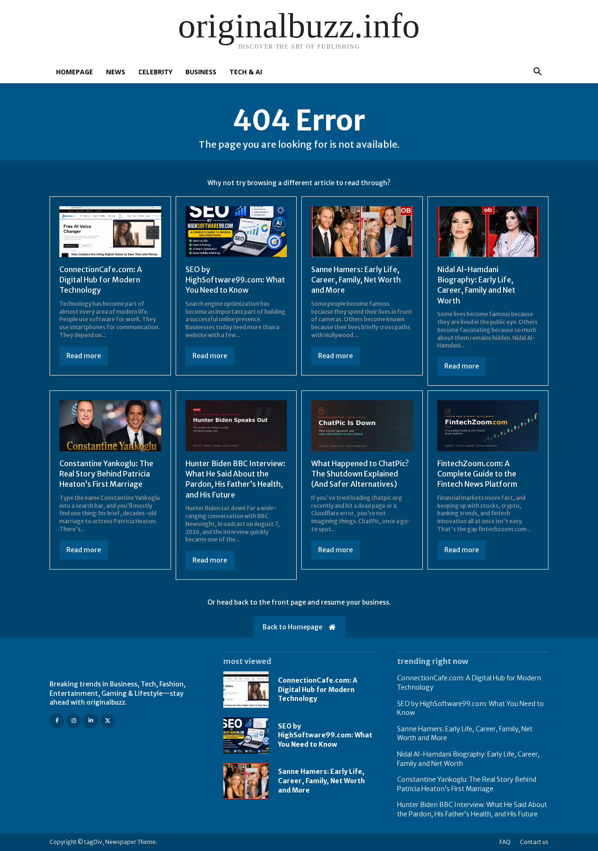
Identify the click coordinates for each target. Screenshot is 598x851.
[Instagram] (73, 721)
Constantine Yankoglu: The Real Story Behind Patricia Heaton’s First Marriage (106, 474)
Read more (83, 356)
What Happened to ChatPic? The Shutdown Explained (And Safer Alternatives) (360, 474)
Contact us (534, 841)
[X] (107, 721)
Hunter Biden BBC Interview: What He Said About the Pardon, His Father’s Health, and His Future (235, 479)
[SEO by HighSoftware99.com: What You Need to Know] (236, 231)
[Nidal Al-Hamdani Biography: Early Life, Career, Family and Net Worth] (488, 231)
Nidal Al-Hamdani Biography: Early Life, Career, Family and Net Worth (476, 285)
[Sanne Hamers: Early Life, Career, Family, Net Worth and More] (362, 231)
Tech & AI (245, 71)
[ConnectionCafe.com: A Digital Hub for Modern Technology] (110, 231)
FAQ (505, 841)
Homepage (74, 71)
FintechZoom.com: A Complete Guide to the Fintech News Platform (477, 474)
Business (200, 71)
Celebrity (155, 71)
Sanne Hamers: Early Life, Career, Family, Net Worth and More (356, 280)
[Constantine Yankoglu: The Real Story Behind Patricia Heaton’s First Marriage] (110, 425)
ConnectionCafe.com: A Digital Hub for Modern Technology (100, 280)
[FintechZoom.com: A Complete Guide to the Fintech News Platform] (488, 425)
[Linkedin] (90, 721)
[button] (537, 72)
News (115, 71)
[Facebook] (57, 721)
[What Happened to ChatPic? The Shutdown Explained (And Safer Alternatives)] (362, 425)
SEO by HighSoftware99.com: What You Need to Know (235, 280)
